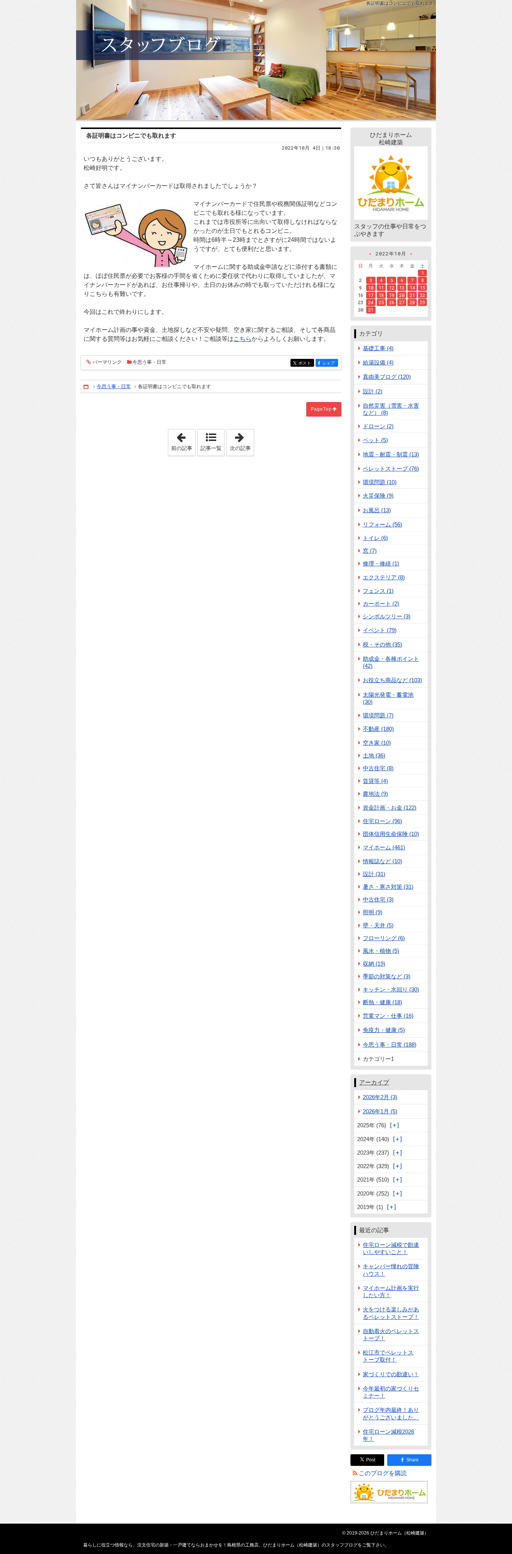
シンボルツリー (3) (386, 616)
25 (381, 302)
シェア (330, 363)
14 (412, 288)
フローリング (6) (384, 938)
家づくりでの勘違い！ (391, 1374)
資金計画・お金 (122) (389, 807)
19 (391, 295)
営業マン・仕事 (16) (388, 1015)
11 (381, 288)
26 (391, 302)
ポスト (306, 363)
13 (401, 288)
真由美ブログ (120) (387, 377)
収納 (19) (374, 963)
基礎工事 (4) (378, 348)
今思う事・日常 (149, 362)
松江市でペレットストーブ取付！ (388, 1356)
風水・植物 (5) (381, 951)
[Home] (87, 386)
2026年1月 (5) (380, 1111)
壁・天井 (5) (378, 925)
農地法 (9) (375, 793)
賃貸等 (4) (375, 781)
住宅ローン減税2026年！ (388, 1435)
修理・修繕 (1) (381, 563)
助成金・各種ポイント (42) (391, 662)
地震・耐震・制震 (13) (391, 454)
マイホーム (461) (384, 847)
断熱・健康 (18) (382, 1002)
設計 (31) (374, 874)
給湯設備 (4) (378, 362)
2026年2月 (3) (380, 1097)
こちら (243, 339)
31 (370, 310)
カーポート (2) (381, 603)
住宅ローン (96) (382, 821)
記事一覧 (211, 448)
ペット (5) (375, 440)
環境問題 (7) (378, 715)
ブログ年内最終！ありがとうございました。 (391, 1413)
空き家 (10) (377, 743)
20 (401, 295)
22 (422, 295)
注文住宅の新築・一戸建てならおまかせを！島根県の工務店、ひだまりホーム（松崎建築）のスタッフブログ (256, 60)
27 (401, 302)
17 (370, 295)
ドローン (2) (378, 426)
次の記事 (242, 440)
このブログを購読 (383, 1473)
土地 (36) (374, 755)
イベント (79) (380, 630)
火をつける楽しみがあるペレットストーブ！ (391, 1313)
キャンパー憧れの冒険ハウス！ (391, 1269)
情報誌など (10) (382, 861)
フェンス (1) (378, 591)
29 (422, 302)
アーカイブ (374, 1082)
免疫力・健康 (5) (384, 1030)
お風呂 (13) (377, 510)
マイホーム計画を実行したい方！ (391, 1291)
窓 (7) (370, 551)
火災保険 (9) (378, 495)
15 (422, 288)
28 (412, 302)
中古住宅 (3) (378, 899)
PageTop (321, 409)
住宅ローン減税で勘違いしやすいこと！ (391, 1248)
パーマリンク (107, 362)
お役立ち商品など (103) (392, 680)
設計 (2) (372, 391)
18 (381, 295)
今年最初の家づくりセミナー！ (391, 1392)
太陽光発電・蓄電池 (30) (388, 698)
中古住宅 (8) (378, 768)
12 (391, 288)
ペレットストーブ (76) (391, 468)
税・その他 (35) (382, 644)
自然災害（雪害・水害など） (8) (391, 409)
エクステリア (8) (384, 577)
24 (370, 302)
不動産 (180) (378, 729)
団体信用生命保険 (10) (391, 834)
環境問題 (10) (380, 482)
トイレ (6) (375, 538)
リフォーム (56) (382, 524)
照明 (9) (372, 912)
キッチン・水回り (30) (391, 989)
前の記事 (183, 440)
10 (370, 288)
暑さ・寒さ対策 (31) (388, 887)
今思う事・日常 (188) (389, 1044)
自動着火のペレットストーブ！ (391, 1334)
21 (412, 295)
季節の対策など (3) (386, 976)
